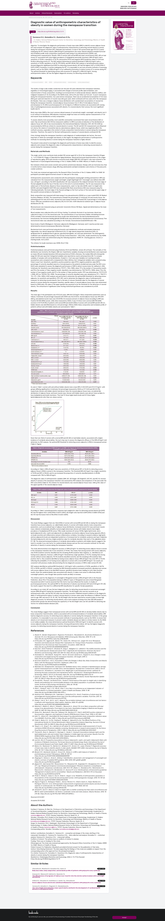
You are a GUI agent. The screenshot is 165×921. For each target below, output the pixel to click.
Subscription (58, 13)
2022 (46, 17)
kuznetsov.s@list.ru (50, 827)
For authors (67, 13)
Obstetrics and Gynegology (35, 17)
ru (128, 3)
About (31, 13)
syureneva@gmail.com (38, 815)
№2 (51, 17)
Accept (124, 917)
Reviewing (76, 13)
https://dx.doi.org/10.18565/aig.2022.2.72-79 (51, 31)
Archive (37, 13)
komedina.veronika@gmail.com (40, 821)
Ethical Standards (47, 13)
